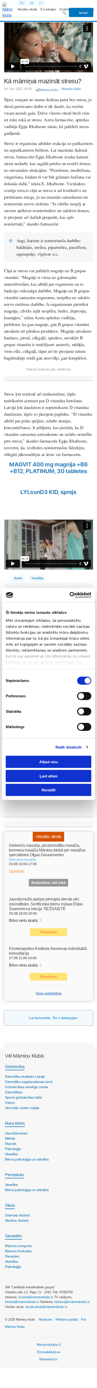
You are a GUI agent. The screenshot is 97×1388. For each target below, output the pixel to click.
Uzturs (10, 1103)
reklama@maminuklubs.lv (72, 1302)
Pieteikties (48, 932)
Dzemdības (13, 1092)
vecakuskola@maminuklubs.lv (46, 1307)
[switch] (84, 696)
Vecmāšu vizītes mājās (22, 1108)
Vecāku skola (27, 9)
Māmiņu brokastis (18, 1251)
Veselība (37, 578)
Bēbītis (10, 1138)
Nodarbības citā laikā (48, 883)
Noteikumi (45, 1319)
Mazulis (10, 1144)
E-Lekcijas (48, 9)
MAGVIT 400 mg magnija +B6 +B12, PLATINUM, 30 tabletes (48, 467)
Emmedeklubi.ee (48, 1352)
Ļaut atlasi (48, 776)
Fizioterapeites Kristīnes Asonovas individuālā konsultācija (48, 950)
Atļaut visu (48, 762)
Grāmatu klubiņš (17, 1215)
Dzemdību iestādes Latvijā (25, 1076)
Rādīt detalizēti (68, 747)
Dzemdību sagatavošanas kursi (28, 1082)
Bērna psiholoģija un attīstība (27, 1159)
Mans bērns (15, 1123)
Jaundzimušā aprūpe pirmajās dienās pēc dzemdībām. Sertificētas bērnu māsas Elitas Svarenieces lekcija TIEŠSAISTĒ (46, 904)
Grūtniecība (14, 1067)
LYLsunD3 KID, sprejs (48, 492)
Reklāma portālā (66, 1319)
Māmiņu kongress (18, 1246)
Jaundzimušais (16, 1133)
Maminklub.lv (48, 1359)
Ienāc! (83, 13)
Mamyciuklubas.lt (49, 1344)
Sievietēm (13, 1236)
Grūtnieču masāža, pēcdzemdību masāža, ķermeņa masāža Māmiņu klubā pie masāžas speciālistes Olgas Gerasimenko (47, 850)
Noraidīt (48, 790)
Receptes (12, 1256)
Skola (10, 1205)
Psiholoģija (13, 1149)
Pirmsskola (14, 1175)
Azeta (18, 578)
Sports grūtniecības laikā (23, 1097)
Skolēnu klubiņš (17, 1220)
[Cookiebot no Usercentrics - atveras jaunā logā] (69, 595)
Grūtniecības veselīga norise (26, 1087)
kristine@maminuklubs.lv (36, 1297)
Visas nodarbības (49, 993)
